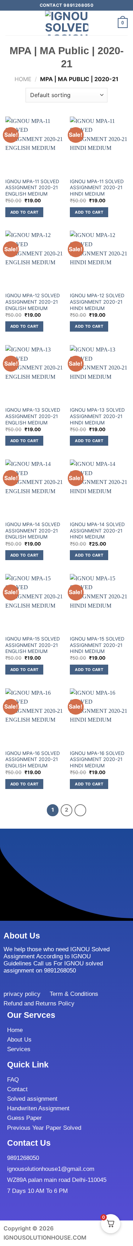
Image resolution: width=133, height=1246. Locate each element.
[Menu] (9, 23)
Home (23, 79)
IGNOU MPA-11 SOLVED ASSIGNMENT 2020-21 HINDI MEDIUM (97, 188)
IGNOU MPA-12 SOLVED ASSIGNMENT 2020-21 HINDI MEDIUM (97, 302)
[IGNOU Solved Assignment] (66, 23)
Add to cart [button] (24, 212)
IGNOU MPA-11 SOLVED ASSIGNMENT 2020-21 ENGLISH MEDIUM (32, 188)
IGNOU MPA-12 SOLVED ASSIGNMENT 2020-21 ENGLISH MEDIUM (32, 302)
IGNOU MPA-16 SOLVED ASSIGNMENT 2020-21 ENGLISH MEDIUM (32, 759)
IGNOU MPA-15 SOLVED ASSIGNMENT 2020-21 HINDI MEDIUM (97, 645)
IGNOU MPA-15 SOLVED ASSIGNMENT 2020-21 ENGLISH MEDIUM (32, 645)
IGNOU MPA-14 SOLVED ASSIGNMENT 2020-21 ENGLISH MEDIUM (32, 530)
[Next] (80, 810)
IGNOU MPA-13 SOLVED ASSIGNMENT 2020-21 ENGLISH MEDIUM (32, 416)
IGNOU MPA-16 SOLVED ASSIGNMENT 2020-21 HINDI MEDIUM (97, 759)
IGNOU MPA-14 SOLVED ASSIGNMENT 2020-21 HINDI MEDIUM (97, 530)
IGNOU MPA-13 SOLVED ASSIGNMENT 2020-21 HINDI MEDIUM (97, 416)
